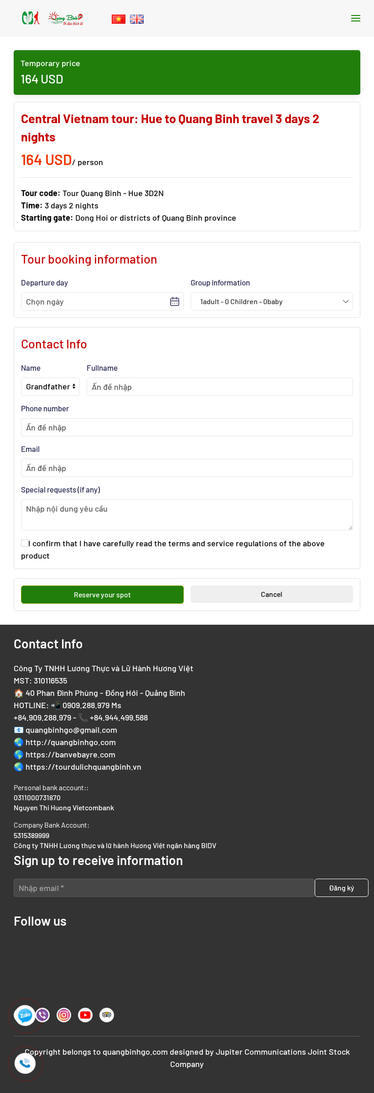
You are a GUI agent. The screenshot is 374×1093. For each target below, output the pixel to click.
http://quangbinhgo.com (71, 742)
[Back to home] (52, 18)
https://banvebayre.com (70, 754)
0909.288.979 (85, 705)
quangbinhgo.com (135, 1051)
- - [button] (241, 301)
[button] (355, 18)
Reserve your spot (102, 594)
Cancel (271, 594)
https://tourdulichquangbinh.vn (83, 766)
